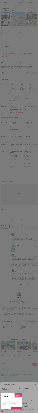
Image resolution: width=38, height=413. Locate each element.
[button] (2, 411)
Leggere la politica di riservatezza (6, 404)
